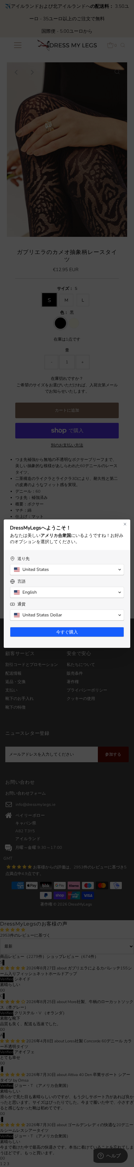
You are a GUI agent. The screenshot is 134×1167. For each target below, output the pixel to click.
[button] (67, 569)
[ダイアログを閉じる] (125, 524)
